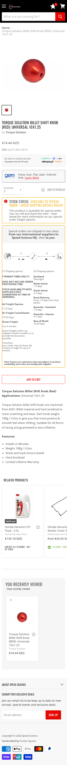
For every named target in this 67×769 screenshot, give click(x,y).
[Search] (60, 16)
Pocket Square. (28, 741)
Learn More (32, 177)
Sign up (53, 715)
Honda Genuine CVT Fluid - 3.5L (18, 528)
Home (6, 27)
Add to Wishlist (56, 189)
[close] (11, 600)
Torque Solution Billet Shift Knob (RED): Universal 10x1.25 (19, 639)
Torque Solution (16, 132)
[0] (53, 8)
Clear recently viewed (18, 589)
